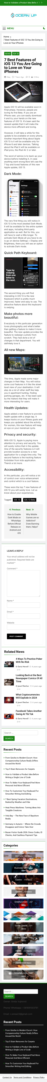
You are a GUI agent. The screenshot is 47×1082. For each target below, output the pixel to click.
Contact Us (7, 1077)
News (7, 53)
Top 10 (16, 53)
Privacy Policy (39, 1077)
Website (10, 623)
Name (10, 601)
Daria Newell (23, 666)
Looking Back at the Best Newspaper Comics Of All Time (29, 678)
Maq (8, 77)
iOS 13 (17, 500)
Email (10, 612)
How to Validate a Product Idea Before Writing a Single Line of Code (20, 3)
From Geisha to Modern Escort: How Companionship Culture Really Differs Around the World (21, 761)
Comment (12, 568)
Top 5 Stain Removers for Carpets (20, 769)
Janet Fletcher (23, 686)
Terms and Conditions (22, 1077)
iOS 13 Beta (29, 500)
